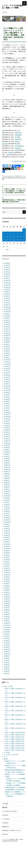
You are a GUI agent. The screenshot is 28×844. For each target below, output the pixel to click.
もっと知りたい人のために (11, 754)
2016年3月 (7, 537)
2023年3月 (7, 353)
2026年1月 (7, 278)
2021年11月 (7, 388)
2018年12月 (7, 465)
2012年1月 (7, 647)
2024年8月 (7, 316)
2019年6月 (7, 452)
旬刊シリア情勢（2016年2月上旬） (15, 743)
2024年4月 (7, 324)
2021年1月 (7, 410)
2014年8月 (7, 579)
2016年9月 (7, 524)
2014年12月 (7, 570)
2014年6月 (7, 583)
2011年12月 (7, 649)
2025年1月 (7, 305)
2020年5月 (7, 428)
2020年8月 (7, 421)
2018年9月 (7, 471)
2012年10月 (7, 627)
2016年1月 (7, 542)
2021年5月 (7, 401)
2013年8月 (7, 605)
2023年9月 (7, 340)
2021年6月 (7, 399)
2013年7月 (7, 607)
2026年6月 (7, 267)
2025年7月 (7, 291)
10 (7, 236)
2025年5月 (7, 296)
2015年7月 (7, 555)
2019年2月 (7, 460)
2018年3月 (7, 485)
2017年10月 (7, 496)
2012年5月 (7, 638)
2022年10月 (7, 364)
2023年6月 (7, 346)
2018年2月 (7, 487)
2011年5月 (7, 665)
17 (7, 240)
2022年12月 (7, 359)
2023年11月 (7, 335)
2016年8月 (7, 526)
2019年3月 (7, 458)
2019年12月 (7, 438)
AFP (3, 130)
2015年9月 (7, 550)
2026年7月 (7, 265)
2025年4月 (7, 298)
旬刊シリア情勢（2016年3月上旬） (15, 750)
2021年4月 (7, 403)
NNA (16, 150)
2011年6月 (7, 662)
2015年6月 (7, 557)
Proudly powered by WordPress (10, 841)
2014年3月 (7, 590)
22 (24, 240)
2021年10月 (7, 390)
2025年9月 (7, 287)
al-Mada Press (19, 146)
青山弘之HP (5, 826)
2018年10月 (7, 469)
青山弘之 (16, 161)
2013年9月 (7, 603)
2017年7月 (7, 502)
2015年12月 (7, 544)
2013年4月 (7, 614)
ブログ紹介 (7, 752)
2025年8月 (7, 289)
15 (24, 236)
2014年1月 (7, 594)
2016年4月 (7, 535)
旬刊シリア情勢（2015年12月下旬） (15, 735)
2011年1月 (6, 673)
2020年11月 (7, 414)
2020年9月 (7, 419)
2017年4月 (7, 509)
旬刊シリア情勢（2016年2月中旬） (15, 745)
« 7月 (6, 249)
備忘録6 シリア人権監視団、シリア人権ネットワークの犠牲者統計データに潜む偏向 (15, 794)
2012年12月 (7, 623)
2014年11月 (7, 572)
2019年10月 (7, 443)
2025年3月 (7, 300)
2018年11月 (7, 467)
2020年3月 (7, 432)
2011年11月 (7, 651)
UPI (24, 154)
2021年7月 (7, 397)
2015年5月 (7, 559)
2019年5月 (7, 454)
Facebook (5, 815)
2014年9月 (7, 577)
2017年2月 (7, 513)
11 (10, 236)
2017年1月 (7, 515)
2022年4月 (7, 377)
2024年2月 (7, 329)
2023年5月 (7, 348)
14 (20, 236)
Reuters (10, 152)
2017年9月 (7, 498)
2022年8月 (7, 368)
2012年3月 (7, 643)
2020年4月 (7, 430)
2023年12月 (7, 333)
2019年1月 (7, 463)
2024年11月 (7, 309)
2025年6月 (7, 294)
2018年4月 (7, 482)
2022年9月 (7, 366)
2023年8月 (7, 342)
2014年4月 (7, 588)
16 (4, 240)
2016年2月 (7, 539)
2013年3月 (7, 616)
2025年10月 (7, 285)
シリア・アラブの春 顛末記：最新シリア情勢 (12, 6)
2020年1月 (7, 436)
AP (19, 130)
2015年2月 (7, 566)
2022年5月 (7, 375)
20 (17, 240)
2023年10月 (7, 338)
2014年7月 (7, 581)
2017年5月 (7, 507)
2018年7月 (7, 476)
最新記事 (4, 807)
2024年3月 (7, 327)
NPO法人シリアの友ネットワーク (11, 830)
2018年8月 (7, 474)
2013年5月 (7, 612)
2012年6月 (7, 636)
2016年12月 (7, 517)
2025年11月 (7, 283)
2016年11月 (7, 520)
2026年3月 (7, 274)
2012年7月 (7, 634)
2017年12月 (7, 491)
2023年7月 (7, 344)
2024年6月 (7, 320)
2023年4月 (7, 351)
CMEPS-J (5, 834)
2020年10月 (7, 417)
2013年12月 (7, 596)
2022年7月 (7, 370)
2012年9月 (7, 629)
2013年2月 (7, 618)
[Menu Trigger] (24, 3)
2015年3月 (7, 564)
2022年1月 (7, 384)
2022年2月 (7, 381)
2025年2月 (7, 302)
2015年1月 (7, 568)
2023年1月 (7, 357)
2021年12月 (7, 386)
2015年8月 (7, 553)
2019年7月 (7, 449)
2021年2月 (7, 408)
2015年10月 (7, 548)
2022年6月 (7, 373)
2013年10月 (7, 601)
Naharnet (18, 148)
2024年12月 (7, 307)
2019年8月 (7, 447)
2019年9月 (7, 445)
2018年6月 (7, 478)
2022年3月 (7, 379)
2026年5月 (7, 269)
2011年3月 (7, 669)
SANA (8, 154)
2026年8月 (7, 263)
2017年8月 (7, 500)
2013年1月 (7, 621)
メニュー (5, 12)
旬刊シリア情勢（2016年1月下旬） (15, 741)
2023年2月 (7, 355)
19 (14, 240)
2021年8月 (7, 395)
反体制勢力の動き (12, 177)
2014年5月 (7, 586)
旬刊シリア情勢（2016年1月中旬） (15, 739)
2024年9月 (7, 313)
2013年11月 (7, 599)
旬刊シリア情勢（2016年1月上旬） (15, 737)
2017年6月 (7, 504)
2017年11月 (7, 493)
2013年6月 (7, 610)
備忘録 (5, 759)
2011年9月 (7, 656)
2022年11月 (7, 362)
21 (20, 240)
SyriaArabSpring (8, 176)
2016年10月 (7, 522)
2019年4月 (7, 456)
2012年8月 (7, 632)
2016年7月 (7, 528)
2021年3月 (7, 406)
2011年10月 (7, 654)
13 (17, 236)
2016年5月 (7, 533)
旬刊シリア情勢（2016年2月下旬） (15, 748)
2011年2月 (7, 671)
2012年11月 (7, 625)
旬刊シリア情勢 (8, 686)
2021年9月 (7, 392)
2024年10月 (7, 311)
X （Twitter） (6, 819)
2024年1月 (7, 331)
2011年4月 (7, 667)
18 (10, 240)
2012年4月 (7, 640)
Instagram (5, 823)
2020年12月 (7, 412)
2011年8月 (7, 658)
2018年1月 (7, 489)
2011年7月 (7, 660)
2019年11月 (7, 441)
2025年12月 (7, 280)
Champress (18, 135)
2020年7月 (7, 423)
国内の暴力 (18, 177)
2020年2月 (7, 434)
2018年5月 (7, 480)
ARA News (18, 132)
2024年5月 (7, 322)
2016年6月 (7, 531)
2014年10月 (7, 575)
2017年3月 (7, 511)
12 (14, 236)
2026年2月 (7, 276)
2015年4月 (7, 561)
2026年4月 (7, 272)
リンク (5, 756)
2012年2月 (7, 645)
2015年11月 (7, 546)
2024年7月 (7, 318)
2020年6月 (7, 425)
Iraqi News (18, 139)
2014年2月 (7, 592)
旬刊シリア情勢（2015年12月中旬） (15, 732)
